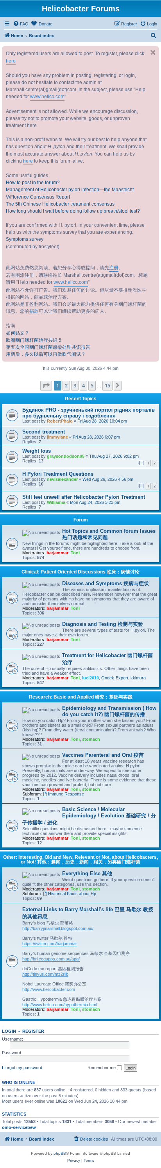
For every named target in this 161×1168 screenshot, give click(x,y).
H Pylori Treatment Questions (57, 474)
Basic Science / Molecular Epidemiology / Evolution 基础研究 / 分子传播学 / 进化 (89, 816)
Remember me (102, 1067)
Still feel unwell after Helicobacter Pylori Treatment (83, 497)
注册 (113, 268)
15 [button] (107, 385)
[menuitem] (21, 24)
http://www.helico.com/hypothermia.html (59, 1004)
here (11, 61)
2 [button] (66, 385)
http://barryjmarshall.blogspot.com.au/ (57, 928)
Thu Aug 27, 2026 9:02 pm (114, 456)
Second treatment (43, 432)
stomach (91, 739)
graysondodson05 (65, 456)
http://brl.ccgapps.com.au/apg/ (51, 959)
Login (9, 1031)
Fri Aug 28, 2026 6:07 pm (96, 437)
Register (33, 1031)
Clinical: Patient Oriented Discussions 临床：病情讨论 (80, 572)
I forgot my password (22, 1067)
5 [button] (92, 385)
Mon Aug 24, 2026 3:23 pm (95, 502)
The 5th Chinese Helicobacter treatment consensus (60, 204)
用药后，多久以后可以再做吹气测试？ (46, 354)
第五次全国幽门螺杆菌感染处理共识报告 (48, 347)
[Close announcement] (152, 52)
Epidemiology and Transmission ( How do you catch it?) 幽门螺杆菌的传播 (109, 711)
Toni (75, 552)
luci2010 (90, 677)
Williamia (56, 502)
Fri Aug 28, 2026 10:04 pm (102, 421)
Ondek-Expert (114, 677)
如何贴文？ (17, 333)
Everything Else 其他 (87, 873)
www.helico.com (47, 96)
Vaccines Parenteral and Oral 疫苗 (103, 755)
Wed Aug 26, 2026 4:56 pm (107, 479)
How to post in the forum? (33, 182)
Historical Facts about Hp (72, 893)
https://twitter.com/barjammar (49, 943)
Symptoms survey (24, 239)
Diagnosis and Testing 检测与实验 (102, 624)
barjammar (57, 552)
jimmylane (57, 437)
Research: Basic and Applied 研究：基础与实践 (80, 697)
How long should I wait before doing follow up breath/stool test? (73, 211)
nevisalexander (62, 479)
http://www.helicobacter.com (48, 989)
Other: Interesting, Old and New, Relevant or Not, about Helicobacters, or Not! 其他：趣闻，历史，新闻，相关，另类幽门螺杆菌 (80, 860)
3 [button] (74, 385)
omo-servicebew (19, 1127)
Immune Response (66, 794)
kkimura (138, 677)
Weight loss (36, 451)
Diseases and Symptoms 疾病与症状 (105, 583)
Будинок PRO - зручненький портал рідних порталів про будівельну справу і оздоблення (88, 413)
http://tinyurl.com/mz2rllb (45, 974)
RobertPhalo (60, 421)
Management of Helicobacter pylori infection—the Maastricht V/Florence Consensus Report (70, 193)
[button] (46, 385)
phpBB (60, 1153)
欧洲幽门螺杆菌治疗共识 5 (33, 340)
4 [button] (83, 385)
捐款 (34, 311)
